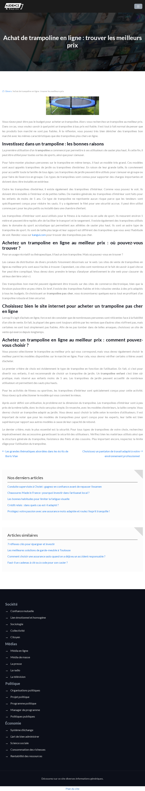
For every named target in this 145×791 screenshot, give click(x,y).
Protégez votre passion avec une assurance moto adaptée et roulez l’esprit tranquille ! (58, 511)
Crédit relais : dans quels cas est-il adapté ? (33, 505)
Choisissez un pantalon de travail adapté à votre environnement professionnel (111, 454)
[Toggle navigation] (138, 6)
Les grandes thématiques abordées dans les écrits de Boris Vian (36, 454)
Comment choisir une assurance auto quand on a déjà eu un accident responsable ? (56, 556)
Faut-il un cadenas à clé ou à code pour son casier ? (37, 562)
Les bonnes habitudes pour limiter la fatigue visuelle (38, 498)
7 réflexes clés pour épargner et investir (31, 544)
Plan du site (72, 788)
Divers (8, 91)
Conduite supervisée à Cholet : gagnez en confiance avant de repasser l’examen (54, 486)
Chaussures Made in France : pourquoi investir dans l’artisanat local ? (48, 492)
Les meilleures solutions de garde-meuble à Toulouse (39, 550)
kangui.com (39, 234)
